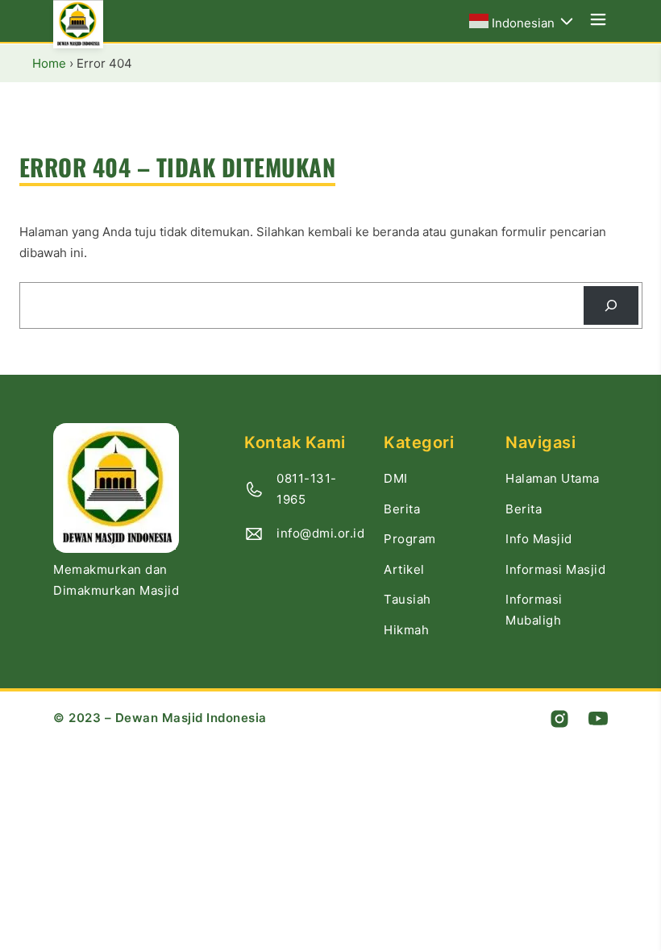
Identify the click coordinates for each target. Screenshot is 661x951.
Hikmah (406, 629)
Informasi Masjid (555, 569)
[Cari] (611, 305)
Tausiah (407, 599)
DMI (396, 478)
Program (410, 538)
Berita (402, 509)
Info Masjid (538, 538)
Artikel (404, 569)
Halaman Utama (552, 478)
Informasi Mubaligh (534, 610)
